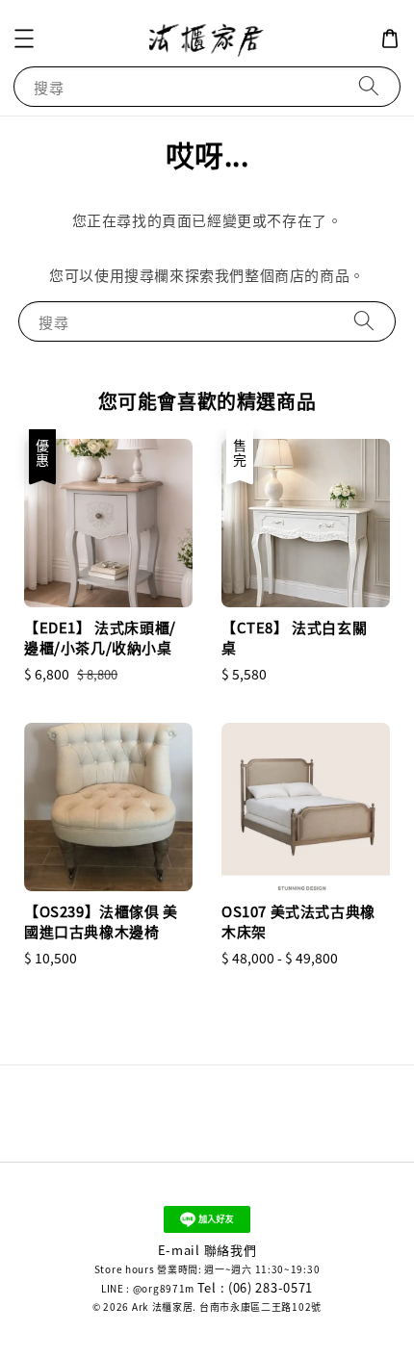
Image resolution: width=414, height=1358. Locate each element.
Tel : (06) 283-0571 (255, 1287)
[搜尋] (369, 86)
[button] (24, 38)
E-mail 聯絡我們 (207, 1250)
